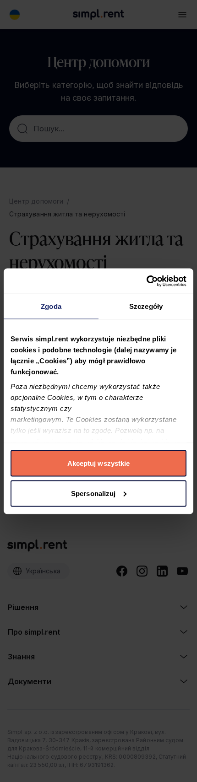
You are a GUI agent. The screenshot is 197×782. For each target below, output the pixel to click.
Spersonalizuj (93, 493)
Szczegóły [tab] (146, 306)
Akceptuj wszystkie (98, 463)
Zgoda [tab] (51, 306)
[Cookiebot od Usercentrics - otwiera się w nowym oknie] (146, 281)
